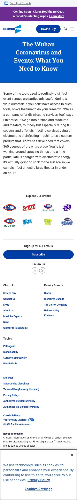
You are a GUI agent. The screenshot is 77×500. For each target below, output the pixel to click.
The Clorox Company (55, 304)
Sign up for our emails (38, 246)
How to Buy (48, 29)
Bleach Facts (10, 363)
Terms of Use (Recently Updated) (21, 389)
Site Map (8, 377)
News (6, 322)
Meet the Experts (12, 316)
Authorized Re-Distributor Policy (21, 406)
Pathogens (9, 346)
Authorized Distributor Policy (19, 401)
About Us (8, 310)
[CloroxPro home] (12, 29)
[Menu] (72, 29)
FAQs (6, 304)
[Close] (72, 455)
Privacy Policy (11, 395)
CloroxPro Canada (54, 299)
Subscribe (38, 254)
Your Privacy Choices (14, 419)
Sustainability (10, 352)
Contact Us (9, 299)
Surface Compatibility (15, 357)
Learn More (56, 16)
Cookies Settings (38, 489)
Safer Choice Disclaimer (16, 383)
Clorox (47, 293)
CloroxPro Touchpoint (15, 328)
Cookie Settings (12, 415)
